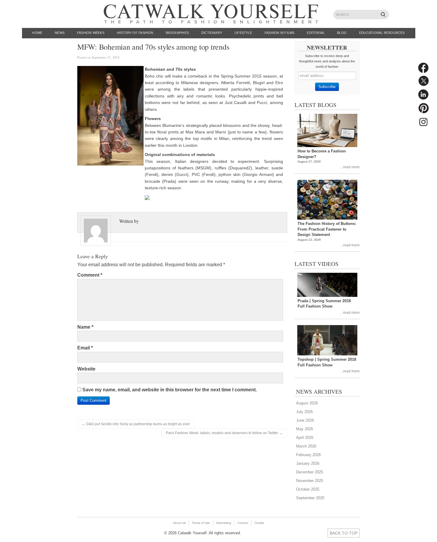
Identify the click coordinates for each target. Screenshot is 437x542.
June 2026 (305, 420)
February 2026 (308, 455)
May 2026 (304, 429)
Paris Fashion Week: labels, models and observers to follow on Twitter (224, 433)
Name (85, 327)
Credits (259, 522)
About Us (179, 522)
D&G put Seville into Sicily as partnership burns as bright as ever (136, 424)
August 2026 (307, 403)
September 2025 (310, 498)
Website (86, 368)
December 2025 (309, 472)
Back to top (344, 533)
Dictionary (211, 32)
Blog (342, 32)
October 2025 (307, 489)
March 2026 (306, 446)
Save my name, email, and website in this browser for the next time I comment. (169, 389)
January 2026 (307, 463)
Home (37, 32)
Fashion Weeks (90, 32)
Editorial (316, 32)
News (60, 32)
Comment (89, 275)
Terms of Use (201, 522)
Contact (243, 522)
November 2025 (309, 480)
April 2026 (304, 437)
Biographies (177, 32)
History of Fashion (135, 32)
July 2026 (304, 411)
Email (85, 347)
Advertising (223, 522)
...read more (350, 167)
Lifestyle (243, 32)
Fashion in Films (280, 32)
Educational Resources (382, 32)
